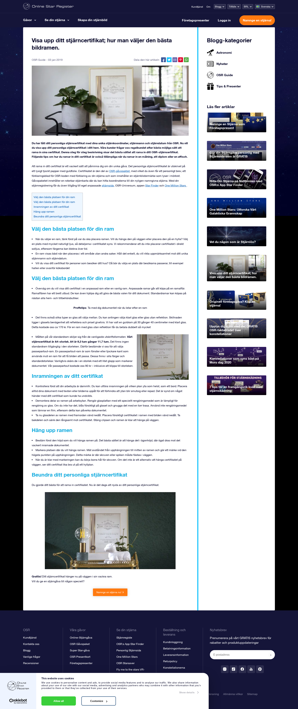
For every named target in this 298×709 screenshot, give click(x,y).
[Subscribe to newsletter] (270, 655)
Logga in (224, 20)
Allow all (58, 701)
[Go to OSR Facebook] (242, 669)
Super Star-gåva (80, 650)
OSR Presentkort (80, 656)
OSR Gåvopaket (80, 643)
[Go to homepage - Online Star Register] (48, 6)
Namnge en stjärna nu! (108, 592)
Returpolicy (170, 661)
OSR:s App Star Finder (130, 643)
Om (208, 6)
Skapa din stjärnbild (92, 20)
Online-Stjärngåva (81, 637)
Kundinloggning (173, 642)
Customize (96, 701)
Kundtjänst (197, 6)
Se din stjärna (55, 20)
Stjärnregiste (124, 637)
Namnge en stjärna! (257, 20)
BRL (246, 6)
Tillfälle (232, 6)
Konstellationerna (174, 667)
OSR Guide (39, 59)
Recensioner (31, 663)
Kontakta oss (31, 643)
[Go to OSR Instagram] (225, 669)
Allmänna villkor (233, 694)
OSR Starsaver (125, 663)
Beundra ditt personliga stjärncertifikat (57, 216)
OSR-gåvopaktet (119, 171)
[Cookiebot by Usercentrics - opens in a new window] (18, 701)
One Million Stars (176, 185)
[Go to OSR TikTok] (233, 669)
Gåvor (27, 20)
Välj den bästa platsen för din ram (54, 197)
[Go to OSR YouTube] (251, 669)
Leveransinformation (176, 654)
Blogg (218, 6)
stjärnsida (108, 185)
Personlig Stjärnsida (128, 650)
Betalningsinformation (177, 648)
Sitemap (252, 694)
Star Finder (152, 185)
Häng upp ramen (44, 211)
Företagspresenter (195, 20)
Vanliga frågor (31, 656)
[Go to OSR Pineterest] (260, 669)
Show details (187, 692)
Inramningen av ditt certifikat (51, 206)
